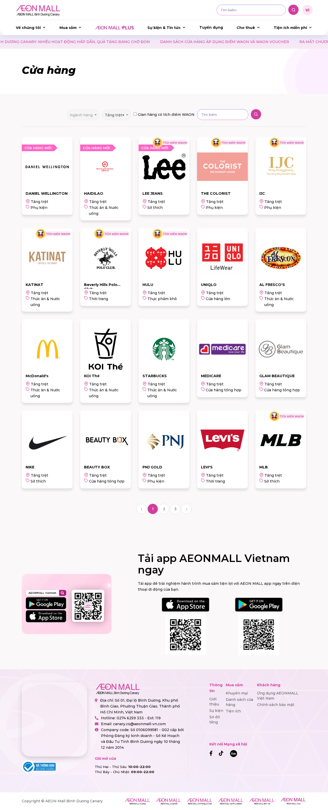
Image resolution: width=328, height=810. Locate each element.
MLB (263, 467)
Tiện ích (233, 711)
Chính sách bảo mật (275, 704)
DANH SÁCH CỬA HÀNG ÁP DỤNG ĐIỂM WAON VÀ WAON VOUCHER (177, 41)
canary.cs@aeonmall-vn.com (139, 724)
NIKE (30, 467)
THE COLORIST (216, 193)
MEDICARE (211, 376)
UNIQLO (209, 284)
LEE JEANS (152, 193)
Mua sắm (68, 27)
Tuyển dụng (211, 27)
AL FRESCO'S (272, 284)
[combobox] (83, 113)
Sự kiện (216, 710)
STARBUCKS (154, 376)
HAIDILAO (93, 193)
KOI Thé (92, 376)
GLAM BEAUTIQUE (277, 376)
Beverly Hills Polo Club (100, 286)
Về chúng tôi (28, 27)
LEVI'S (207, 467)
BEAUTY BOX (97, 467)
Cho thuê (246, 27)
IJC (262, 193)
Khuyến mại (237, 693)
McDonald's (37, 376)
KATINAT (34, 284)
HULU (147, 284)
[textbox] (83, 115)
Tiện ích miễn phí (290, 27)
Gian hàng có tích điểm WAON (166, 114)
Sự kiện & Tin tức (164, 27)
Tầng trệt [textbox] (114, 115)
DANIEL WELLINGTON (47, 193)
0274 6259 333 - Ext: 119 (139, 718)
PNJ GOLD (152, 467)
